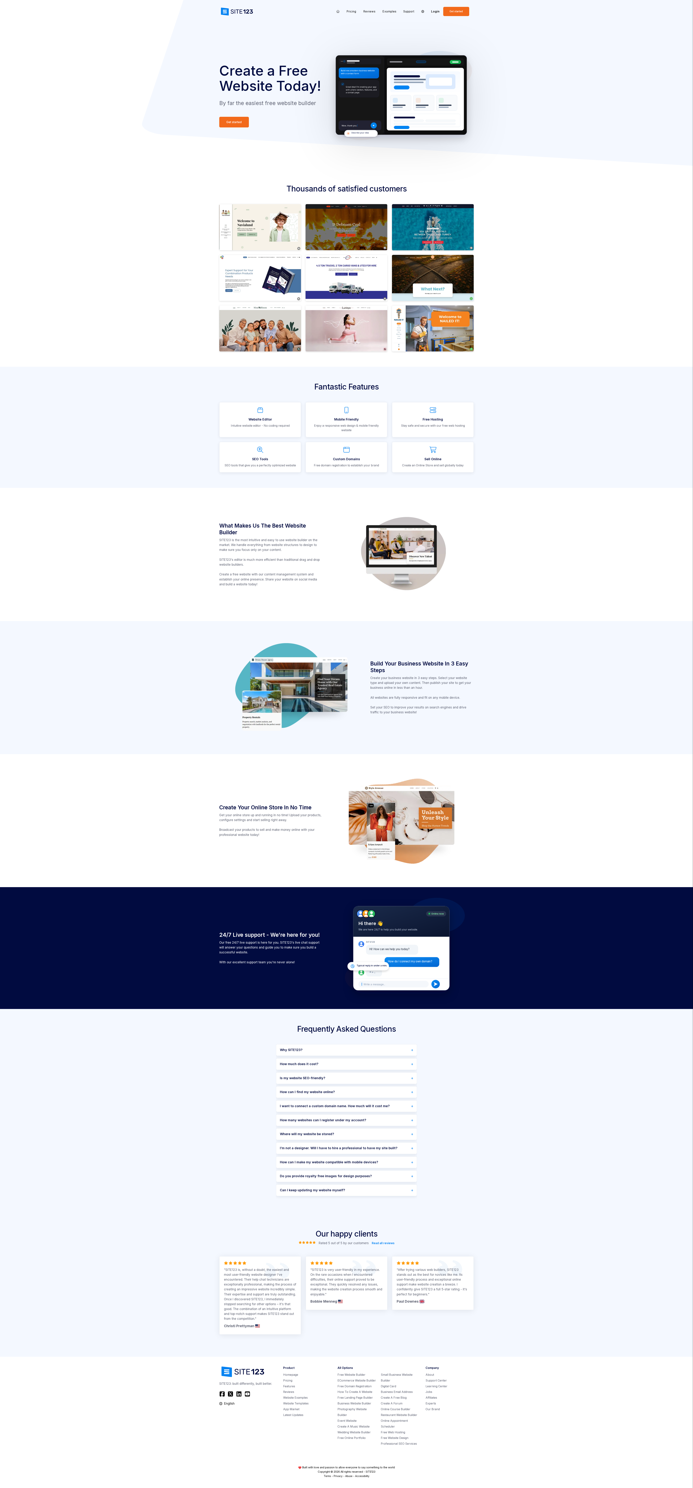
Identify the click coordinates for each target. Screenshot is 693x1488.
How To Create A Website (354, 1392)
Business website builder (354, 1403)
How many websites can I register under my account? (323, 1120)
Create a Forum (391, 1403)
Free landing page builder (355, 1397)
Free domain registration (354, 1386)
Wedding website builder (354, 1432)
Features (289, 1386)
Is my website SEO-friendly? (302, 1078)
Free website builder (351, 1374)
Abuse (348, 1476)
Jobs (429, 1392)
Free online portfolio (351, 1438)
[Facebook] (222, 1394)
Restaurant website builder (399, 1415)
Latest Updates (293, 1415)
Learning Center (436, 1386)
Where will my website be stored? (307, 1134)
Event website (347, 1420)
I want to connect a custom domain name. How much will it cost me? (335, 1106)
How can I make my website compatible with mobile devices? (329, 1162)
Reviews (369, 11)
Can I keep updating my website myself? (312, 1190)
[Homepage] (338, 11)
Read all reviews (383, 1243)
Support (408, 11)
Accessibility (362, 1476)
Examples (389, 11)
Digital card (388, 1386)
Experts (431, 1403)
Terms (327, 1476)
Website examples (295, 1397)
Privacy (338, 1476)
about (430, 1374)
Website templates (296, 1403)
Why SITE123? (291, 1050)
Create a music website (353, 1426)
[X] (230, 1394)
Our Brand (433, 1409)
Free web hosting (393, 1432)
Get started (456, 11)
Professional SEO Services (399, 1443)
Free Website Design (394, 1438)
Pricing (351, 11)
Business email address (397, 1392)
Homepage (290, 1374)
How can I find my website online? (307, 1092)
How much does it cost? (299, 1064)
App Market (291, 1409)
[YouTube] (247, 1394)
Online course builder (395, 1409)
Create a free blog (394, 1397)
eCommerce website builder (356, 1380)
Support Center (436, 1380)
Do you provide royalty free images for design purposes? (326, 1176)
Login (435, 11)
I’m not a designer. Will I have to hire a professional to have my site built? (338, 1148)
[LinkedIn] (239, 1394)
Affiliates (431, 1397)
